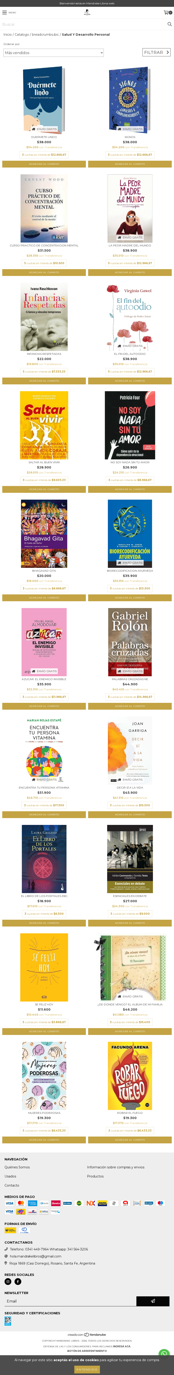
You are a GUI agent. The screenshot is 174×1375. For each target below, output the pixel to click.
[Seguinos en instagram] (8, 1281)
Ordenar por (11, 44)
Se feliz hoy (44, 1004)
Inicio (7, 35)
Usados (10, 1176)
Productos (95, 1176)
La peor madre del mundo (130, 245)
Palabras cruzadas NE (130, 679)
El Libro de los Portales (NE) (44, 896)
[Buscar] (169, 24)
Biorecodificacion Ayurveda (130, 570)
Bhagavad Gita (44, 570)
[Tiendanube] (87, 1336)
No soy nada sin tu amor (130, 462)
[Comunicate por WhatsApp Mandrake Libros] (164, 1354)
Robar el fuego (130, 1113)
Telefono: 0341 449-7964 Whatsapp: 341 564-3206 (49, 1249)
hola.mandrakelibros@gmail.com (35, 1256)
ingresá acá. (122, 1346)
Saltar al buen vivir (44, 462)
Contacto (12, 1185)
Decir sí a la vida (130, 787)
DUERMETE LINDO (44, 137)
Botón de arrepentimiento (87, 1351)
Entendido (87, 1369)
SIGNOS (130, 137)
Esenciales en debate (130, 896)
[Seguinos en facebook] (17, 1281)
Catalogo (22, 35)
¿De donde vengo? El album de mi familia (130, 1004)
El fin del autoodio (130, 354)
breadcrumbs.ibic (45, 35)
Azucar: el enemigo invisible (44, 679)
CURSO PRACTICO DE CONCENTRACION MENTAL (44, 245)
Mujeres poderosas (44, 1113)
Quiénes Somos (17, 1167)
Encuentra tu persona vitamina (44, 787)
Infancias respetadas (44, 354)
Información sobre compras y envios (115, 1167)
